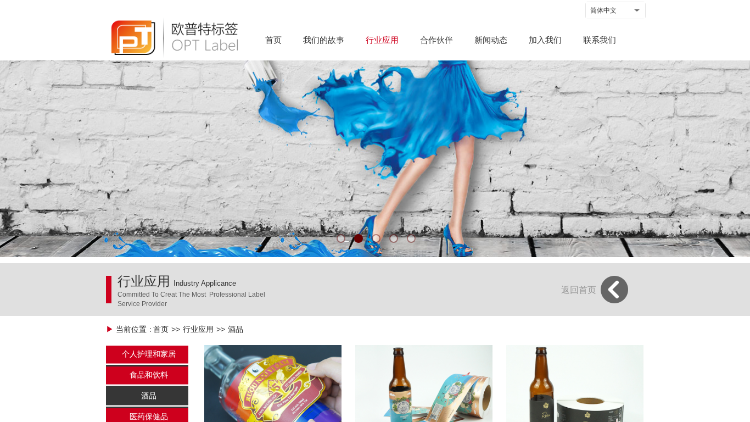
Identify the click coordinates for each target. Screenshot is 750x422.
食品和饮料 (149, 375)
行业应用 (382, 40)
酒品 (235, 329)
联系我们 (599, 40)
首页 (273, 40)
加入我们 (545, 40)
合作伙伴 (436, 40)
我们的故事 (323, 40)
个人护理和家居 (149, 354)
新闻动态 (490, 40)
